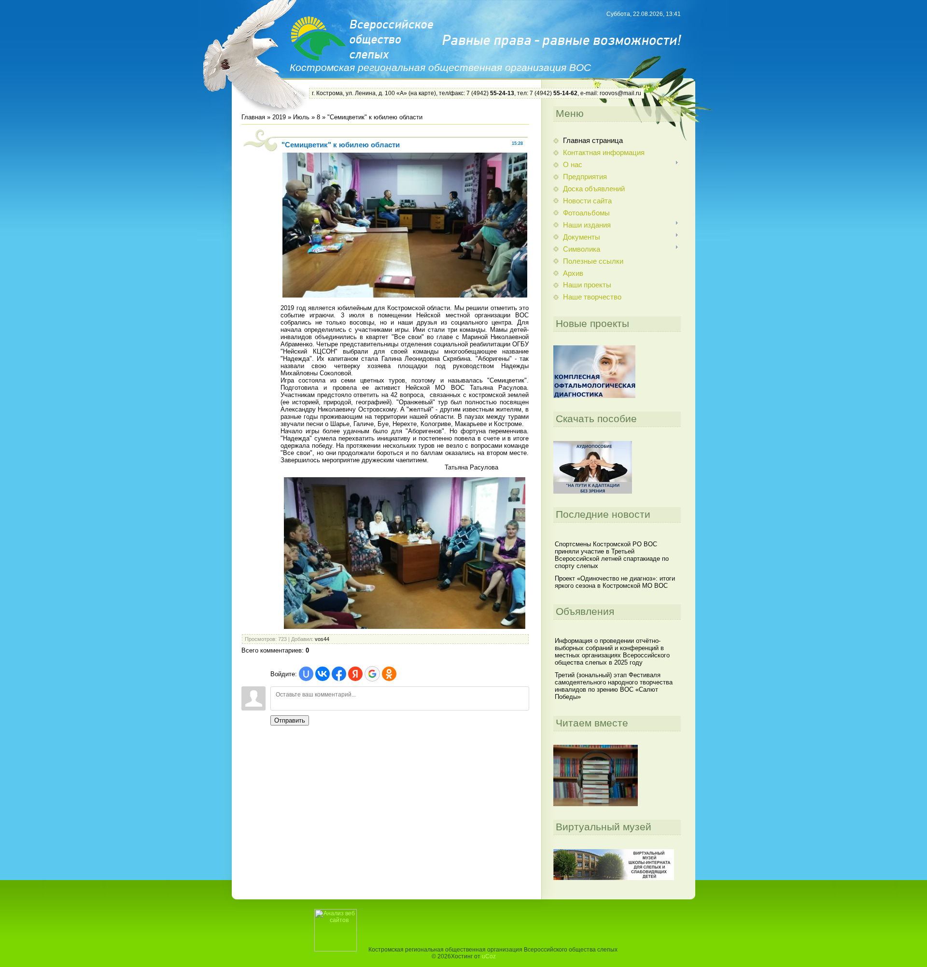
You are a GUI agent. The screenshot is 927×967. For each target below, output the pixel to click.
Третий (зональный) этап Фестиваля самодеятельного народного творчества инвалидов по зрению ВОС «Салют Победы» (614, 685)
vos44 (322, 639)
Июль (301, 117)
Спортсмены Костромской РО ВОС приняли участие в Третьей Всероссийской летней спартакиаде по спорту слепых (612, 554)
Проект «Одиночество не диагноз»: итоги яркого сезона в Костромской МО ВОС (615, 582)
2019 (279, 117)
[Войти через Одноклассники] (389, 674)
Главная (253, 117)
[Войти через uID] (306, 674)
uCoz (489, 956)
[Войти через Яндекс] (355, 674)
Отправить (289, 720)
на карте (422, 93)
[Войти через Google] (372, 674)
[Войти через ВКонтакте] (322, 674)
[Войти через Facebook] (339, 674)
